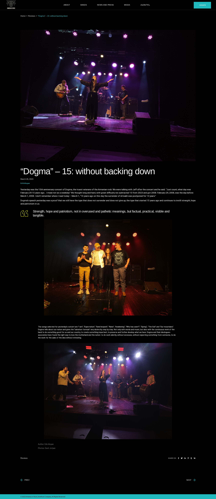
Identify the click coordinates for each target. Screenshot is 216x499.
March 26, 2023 (26, 179)
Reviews (31, 16)
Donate (203, 5)
